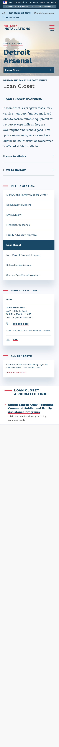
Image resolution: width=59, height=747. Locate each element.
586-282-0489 (21, 324)
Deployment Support (18, 204)
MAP (15, 339)
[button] (29, 6)
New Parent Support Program (23, 255)
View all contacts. (16, 372)
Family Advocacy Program (21, 234)
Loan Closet (13, 244)
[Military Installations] (17, 29)
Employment (13, 214)
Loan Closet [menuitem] (13, 70)
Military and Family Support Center (27, 194)
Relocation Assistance (18, 265)
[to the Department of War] (5, 2)
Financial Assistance (18, 224)
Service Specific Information (22, 275)
